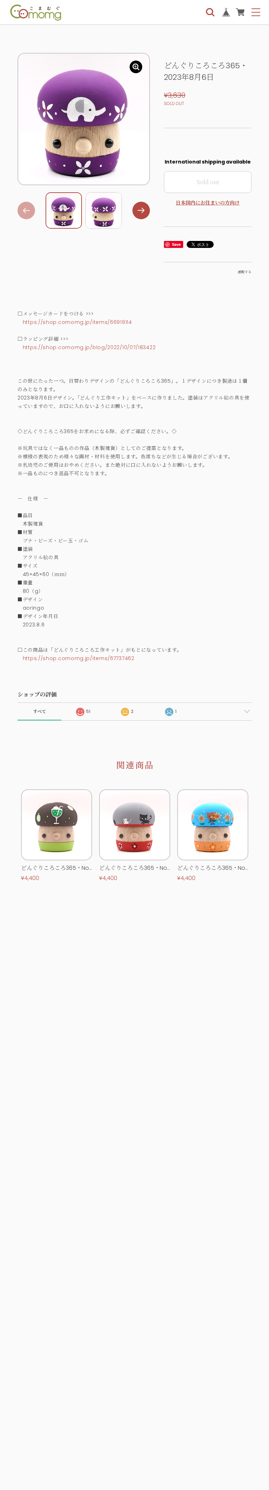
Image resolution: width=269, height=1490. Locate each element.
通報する (244, 272)
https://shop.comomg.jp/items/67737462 (78, 658)
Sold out (207, 182)
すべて (39, 711)
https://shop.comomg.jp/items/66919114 (77, 322)
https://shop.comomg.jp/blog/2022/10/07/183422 (89, 347)
